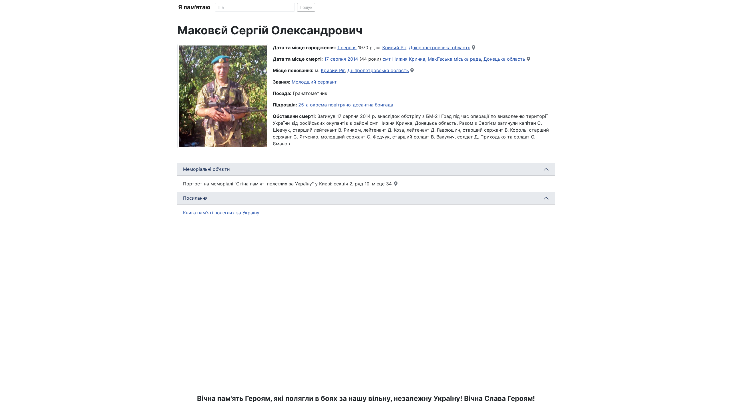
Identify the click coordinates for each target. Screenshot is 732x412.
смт (387, 59)
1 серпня (347, 47)
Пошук (306, 7)
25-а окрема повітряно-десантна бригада (345, 105)
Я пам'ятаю (194, 7)
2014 (352, 59)
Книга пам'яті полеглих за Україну (221, 212)
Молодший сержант (314, 82)
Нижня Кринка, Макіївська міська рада (436, 59)
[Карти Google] (473, 47)
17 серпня (335, 59)
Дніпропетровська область (439, 47)
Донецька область (504, 59)
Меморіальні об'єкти (206, 169)
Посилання (195, 198)
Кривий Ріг (394, 47)
